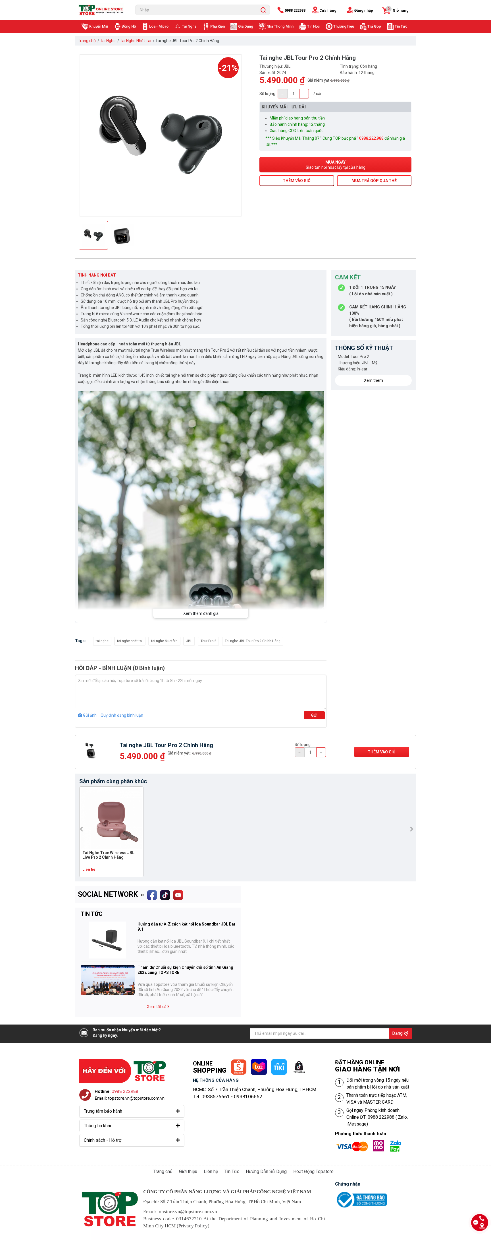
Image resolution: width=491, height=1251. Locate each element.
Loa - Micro (158, 26)
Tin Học (313, 26)
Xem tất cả (157, 1006)
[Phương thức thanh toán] (370, 1143)
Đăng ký (400, 1033)
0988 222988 (295, 10)
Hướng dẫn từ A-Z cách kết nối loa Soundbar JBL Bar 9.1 (187, 926)
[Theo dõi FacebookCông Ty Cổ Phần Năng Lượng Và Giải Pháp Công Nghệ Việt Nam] (152, 893)
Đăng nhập (363, 10)
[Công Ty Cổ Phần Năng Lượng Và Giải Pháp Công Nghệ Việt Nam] (102, 10)
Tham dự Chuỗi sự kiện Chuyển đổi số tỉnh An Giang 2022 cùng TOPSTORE (185, 970)
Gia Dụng (245, 26)
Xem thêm (373, 380)
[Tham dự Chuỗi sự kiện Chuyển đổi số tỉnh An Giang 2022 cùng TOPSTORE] (108, 980)
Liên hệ (211, 1171)
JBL (189, 641)
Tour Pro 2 (208, 641)
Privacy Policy (193, 1226)
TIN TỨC (92, 913)
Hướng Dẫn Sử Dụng (266, 1171)
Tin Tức (401, 26)
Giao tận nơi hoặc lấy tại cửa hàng (335, 165)
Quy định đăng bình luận (122, 715)
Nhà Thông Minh (280, 26)
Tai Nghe (189, 26)
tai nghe (102, 641)
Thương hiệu (343, 26)
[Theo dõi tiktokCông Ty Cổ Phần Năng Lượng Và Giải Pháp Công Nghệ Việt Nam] (165, 893)
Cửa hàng (327, 10)
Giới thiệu (188, 1171)
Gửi (314, 715)
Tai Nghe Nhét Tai (135, 40)
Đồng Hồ (129, 26)
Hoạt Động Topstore (313, 1171)
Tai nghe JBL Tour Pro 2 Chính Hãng (252, 641)
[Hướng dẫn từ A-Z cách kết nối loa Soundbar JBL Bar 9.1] (108, 940)
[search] (263, 10)
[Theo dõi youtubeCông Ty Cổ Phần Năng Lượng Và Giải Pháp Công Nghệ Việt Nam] (178, 893)
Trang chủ (87, 40)
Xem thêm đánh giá (201, 613)
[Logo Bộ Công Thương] (361, 1193)
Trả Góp (374, 26)
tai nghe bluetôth (164, 641)
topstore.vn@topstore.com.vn (136, 1098)
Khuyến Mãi (98, 26)
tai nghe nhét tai (130, 641)
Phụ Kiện (217, 26)
